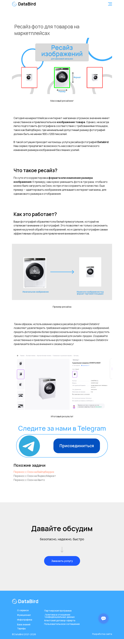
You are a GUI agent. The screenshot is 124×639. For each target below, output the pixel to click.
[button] (110, 4)
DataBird (27, 4)
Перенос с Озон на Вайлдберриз (34, 472)
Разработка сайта (102, 633)
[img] (14, 4)
